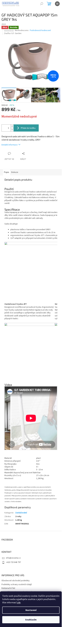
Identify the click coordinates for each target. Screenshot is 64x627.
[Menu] (57, 4)
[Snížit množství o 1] (12, 129)
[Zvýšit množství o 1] (12, 126)
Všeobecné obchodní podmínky (15, 580)
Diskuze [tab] (14, 172)
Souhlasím (31, 619)
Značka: (12, 33)
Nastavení (30, 610)
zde (19, 602)
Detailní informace (9, 144)
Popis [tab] (6, 172)
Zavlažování (21, 512)
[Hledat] (42, 4)
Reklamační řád (8, 588)
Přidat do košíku (28, 128)
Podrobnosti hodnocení (40, 30)
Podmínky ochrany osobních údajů (16, 584)
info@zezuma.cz (13, 557)
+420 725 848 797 (13, 562)
